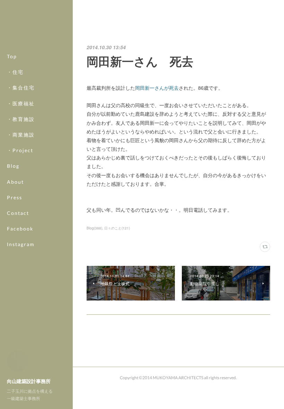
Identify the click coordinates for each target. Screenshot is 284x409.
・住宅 (15, 72)
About (15, 182)
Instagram (21, 244)
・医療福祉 (21, 103)
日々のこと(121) (117, 228)
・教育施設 (21, 119)
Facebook (20, 229)
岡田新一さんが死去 (157, 87)
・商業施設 (21, 135)
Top (12, 56)
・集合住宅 (21, 87)
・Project (20, 150)
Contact (18, 213)
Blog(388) (94, 228)
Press (14, 197)
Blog (13, 166)
